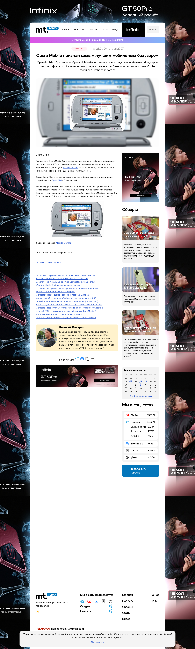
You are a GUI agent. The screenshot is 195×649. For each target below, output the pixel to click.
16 (136, 391)
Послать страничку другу (48, 262)
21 (145, 378)
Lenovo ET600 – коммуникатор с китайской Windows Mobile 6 (66, 311)
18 (131, 378)
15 (131, 391)
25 (131, 381)
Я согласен (97, 642)
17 (126, 378)
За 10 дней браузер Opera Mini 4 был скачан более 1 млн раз (65, 275)
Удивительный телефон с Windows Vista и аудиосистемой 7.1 (66, 298)
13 (155, 388)
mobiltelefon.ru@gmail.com (67, 629)
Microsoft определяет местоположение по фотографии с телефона (69, 307)
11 (145, 388)
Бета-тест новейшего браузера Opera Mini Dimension (62, 278)
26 (136, 381)
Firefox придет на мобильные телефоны (55, 291)
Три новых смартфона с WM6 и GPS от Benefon (59, 314)
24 (126, 381)
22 (150, 378)
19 (136, 378)
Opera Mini (57, 180)
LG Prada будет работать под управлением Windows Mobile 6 (66, 317)
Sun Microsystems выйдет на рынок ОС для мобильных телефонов (69, 304)
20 (140, 378)
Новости (79, 49)
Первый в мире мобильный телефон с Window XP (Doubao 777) (67, 301)
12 (150, 388)
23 (155, 378)
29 (150, 381)
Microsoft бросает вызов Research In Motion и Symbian (62, 295)
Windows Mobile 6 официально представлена (58, 285)
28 (145, 381)
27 (140, 381)
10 (141, 388)
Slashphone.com (70, 167)
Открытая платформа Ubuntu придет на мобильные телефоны (67, 288)
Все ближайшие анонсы (141, 396)
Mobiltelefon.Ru (63, 243)
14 (126, 391)
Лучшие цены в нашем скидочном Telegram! (97, 39)
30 (155, 381)
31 (126, 385)
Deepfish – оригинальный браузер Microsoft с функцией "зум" (66, 282)
